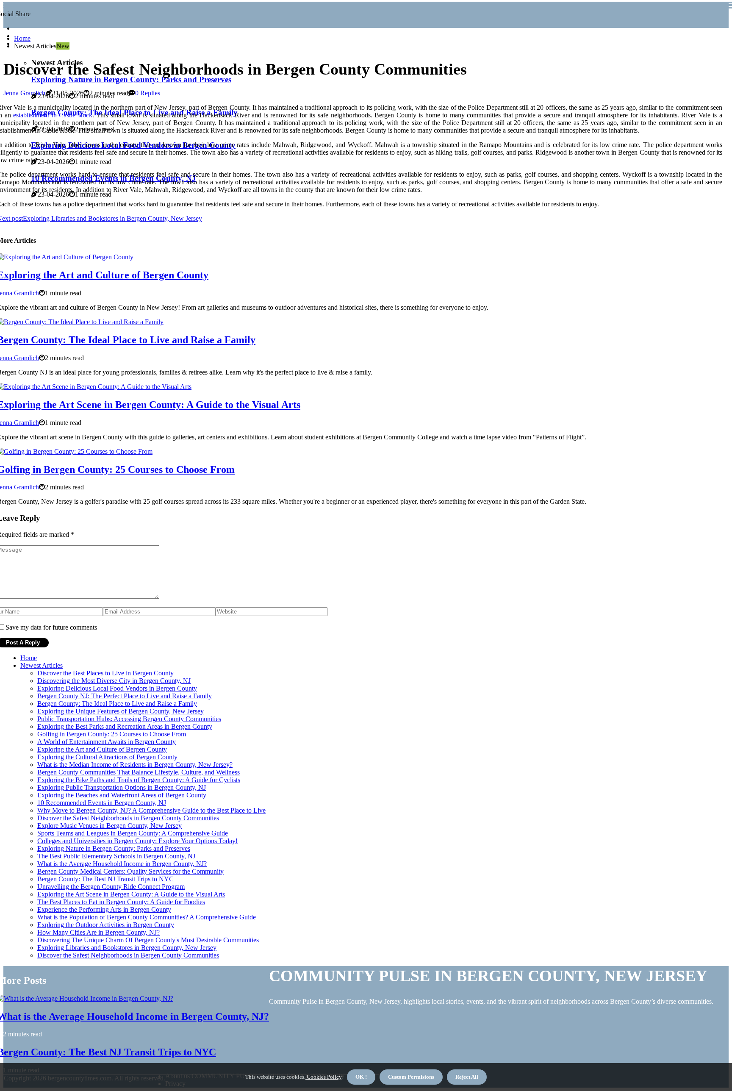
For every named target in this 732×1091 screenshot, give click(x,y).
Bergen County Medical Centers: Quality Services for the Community (130, 871)
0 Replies (147, 93)
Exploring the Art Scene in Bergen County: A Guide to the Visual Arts (131, 894)
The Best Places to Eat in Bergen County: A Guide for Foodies (121, 901)
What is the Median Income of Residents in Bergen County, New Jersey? (135, 764)
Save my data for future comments (51, 627)
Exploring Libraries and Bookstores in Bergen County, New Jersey (126, 947)
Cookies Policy (323, 1077)
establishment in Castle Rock (52, 115)
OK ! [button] (361, 1077)
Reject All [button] (466, 1077)
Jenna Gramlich (24, 93)
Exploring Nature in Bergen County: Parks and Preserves (131, 79)
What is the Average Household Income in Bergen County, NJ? (122, 863)
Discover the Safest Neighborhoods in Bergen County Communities (128, 818)
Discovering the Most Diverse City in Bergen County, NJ (114, 680)
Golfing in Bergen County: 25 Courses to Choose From (111, 734)
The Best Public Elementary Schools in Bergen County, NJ (116, 856)
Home (22, 38)
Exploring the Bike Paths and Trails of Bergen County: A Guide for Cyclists (138, 779)
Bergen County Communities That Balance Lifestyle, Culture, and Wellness (138, 772)
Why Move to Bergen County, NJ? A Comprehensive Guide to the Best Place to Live (151, 810)
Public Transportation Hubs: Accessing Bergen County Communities (129, 718)
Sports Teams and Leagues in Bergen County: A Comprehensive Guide (132, 833)
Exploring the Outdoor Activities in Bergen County (105, 924)
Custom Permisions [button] (411, 1077)
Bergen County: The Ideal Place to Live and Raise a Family (117, 703)
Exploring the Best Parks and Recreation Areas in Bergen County (124, 726)
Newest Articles (41, 665)
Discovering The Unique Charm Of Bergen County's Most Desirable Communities (148, 940)
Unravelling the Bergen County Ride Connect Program (111, 886)
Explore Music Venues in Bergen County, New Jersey (109, 825)
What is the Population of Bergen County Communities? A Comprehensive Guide (146, 917)
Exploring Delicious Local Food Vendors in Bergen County (117, 688)
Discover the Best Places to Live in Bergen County (105, 673)
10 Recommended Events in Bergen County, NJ (101, 802)
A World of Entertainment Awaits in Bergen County (106, 741)
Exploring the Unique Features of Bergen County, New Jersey (120, 711)
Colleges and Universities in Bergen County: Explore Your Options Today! (137, 840)
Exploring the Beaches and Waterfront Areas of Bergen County (121, 795)
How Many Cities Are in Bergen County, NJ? (98, 932)
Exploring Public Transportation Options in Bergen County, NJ (121, 787)
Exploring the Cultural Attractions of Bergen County (107, 757)
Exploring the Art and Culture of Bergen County (102, 749)
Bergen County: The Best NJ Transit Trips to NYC (105, 879)
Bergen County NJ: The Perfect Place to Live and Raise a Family (124, 696)
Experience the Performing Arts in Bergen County (104, 909)
